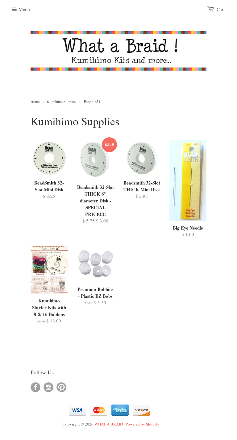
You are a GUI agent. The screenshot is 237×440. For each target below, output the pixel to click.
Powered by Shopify (142, 424)
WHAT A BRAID (108, 424)
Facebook (35, 387)
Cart (221, 9)
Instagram (48, 387)
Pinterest (61, 387)
